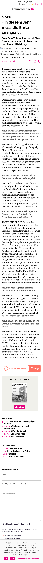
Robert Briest (18, 57)
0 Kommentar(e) (8, 61)
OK (6, 558)
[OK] (40, 551)
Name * (4, 475)
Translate (39, 4)
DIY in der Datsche (16, 431)
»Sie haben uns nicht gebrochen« (17, 427)
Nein (12, 558)
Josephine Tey (12, 449)
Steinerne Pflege (15, 434)
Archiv (7, 16)
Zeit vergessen (14, 437)
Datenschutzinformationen (28, 559)
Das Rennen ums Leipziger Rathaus (19, 422)
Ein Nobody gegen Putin (16, 451)
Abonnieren (19, 407)
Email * (14, 484)
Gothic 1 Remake (13, 457)
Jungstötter (10, 454)
